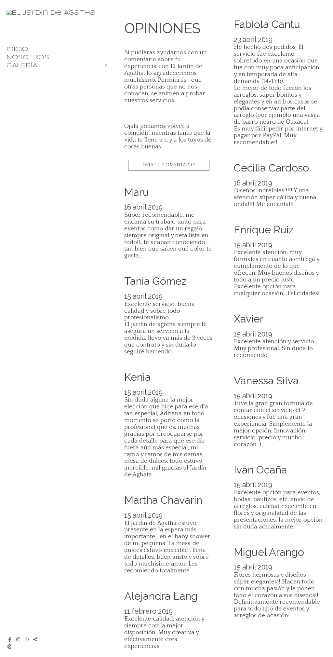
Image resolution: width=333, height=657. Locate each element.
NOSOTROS (28, 58)
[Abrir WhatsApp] (26, 639)
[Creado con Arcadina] (48, 646)
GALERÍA (22, 66)
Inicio (17, 49)
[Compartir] (35, 639)
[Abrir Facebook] (10, 639)
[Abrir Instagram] (18, 639)
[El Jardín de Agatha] (51, 13)
